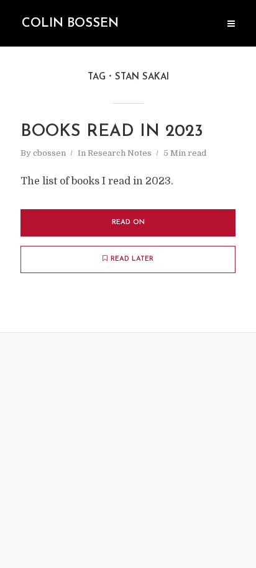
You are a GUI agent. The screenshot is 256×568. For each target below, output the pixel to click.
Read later (132, 259)
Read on (128, 222)
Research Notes (120, 153)
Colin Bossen (70, 23)
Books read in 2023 (112, 132)
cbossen (49, 153)
